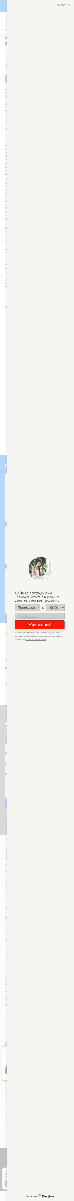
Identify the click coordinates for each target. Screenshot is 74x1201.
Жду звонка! (39, 624)
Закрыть (62, 5)
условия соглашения (35, 639)
